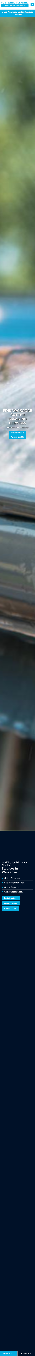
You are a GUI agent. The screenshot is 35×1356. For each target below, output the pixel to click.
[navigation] (32, 4)
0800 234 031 (18, 437)
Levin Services (10, 898)
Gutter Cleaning (12, 878)
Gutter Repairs (11, 887)
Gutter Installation (13, 891)
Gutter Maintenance (14, 882)
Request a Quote (17, 433)
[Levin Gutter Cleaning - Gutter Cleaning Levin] (15, 6)
